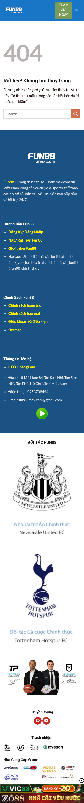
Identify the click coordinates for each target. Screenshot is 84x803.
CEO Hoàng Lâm (21, 367)
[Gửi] (75, 113)
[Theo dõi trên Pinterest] (38, 721)
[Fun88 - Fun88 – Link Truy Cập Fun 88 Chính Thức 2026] (28, 10)
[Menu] (76, 10)
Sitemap (14, 329)
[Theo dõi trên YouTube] (46, 721)
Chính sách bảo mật (24, 313)
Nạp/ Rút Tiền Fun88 (25, 240)
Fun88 (9, 181)
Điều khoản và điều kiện (28, 321)
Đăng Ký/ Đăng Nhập (25, 232)
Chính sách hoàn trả (24, 305)
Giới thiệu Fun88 (22, 248)
